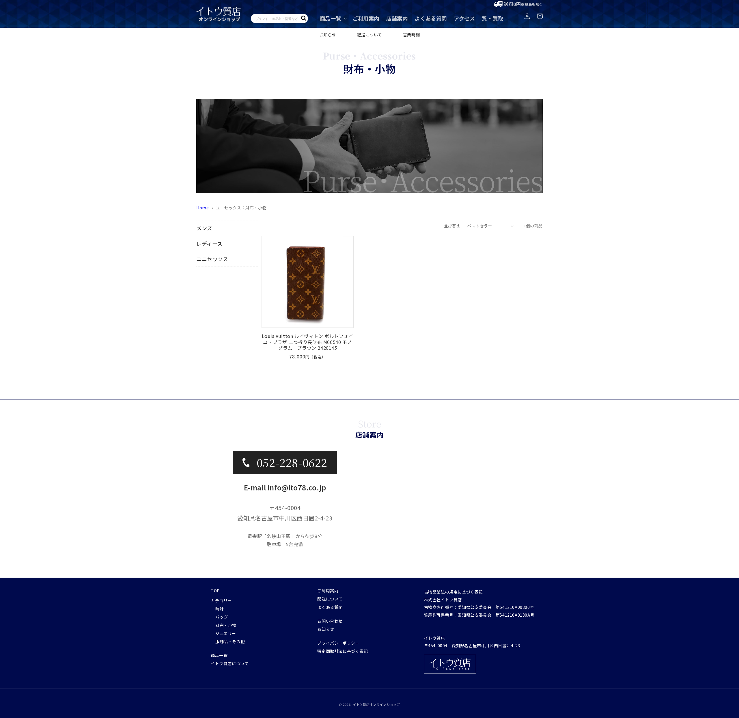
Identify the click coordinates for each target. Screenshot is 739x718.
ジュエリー (225, 633)
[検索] (303, 18)
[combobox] (279, 18)
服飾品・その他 (230, 641)
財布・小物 (225, 625)
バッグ (221, 617)
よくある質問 (330, 607)
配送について (369, 35)
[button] (332, 18)
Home (202, 208)
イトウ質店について (230, 663)
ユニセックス (212, 259)
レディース (209, 243)
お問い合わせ (330, 621)
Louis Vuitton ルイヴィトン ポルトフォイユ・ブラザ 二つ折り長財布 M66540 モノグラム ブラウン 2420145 (307, 342)
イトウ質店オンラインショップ (376, 704)
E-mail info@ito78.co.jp (285, 487)
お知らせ (327, 35)
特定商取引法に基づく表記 (342, 651)
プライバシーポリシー (338, 643)
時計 (219, 608)
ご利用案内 (327, 590)
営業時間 (411, 35)
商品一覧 (219, 655)
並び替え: (453, 225)
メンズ (204, 228)
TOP (215, 590)
